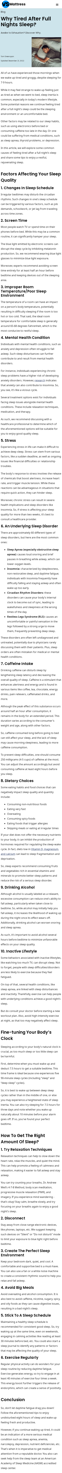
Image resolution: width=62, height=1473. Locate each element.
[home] (12, 4)
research (39, 380)
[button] (57, 4)
